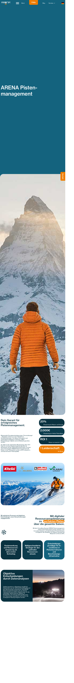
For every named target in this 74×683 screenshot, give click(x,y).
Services (51, 3)
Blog (44, 3)
